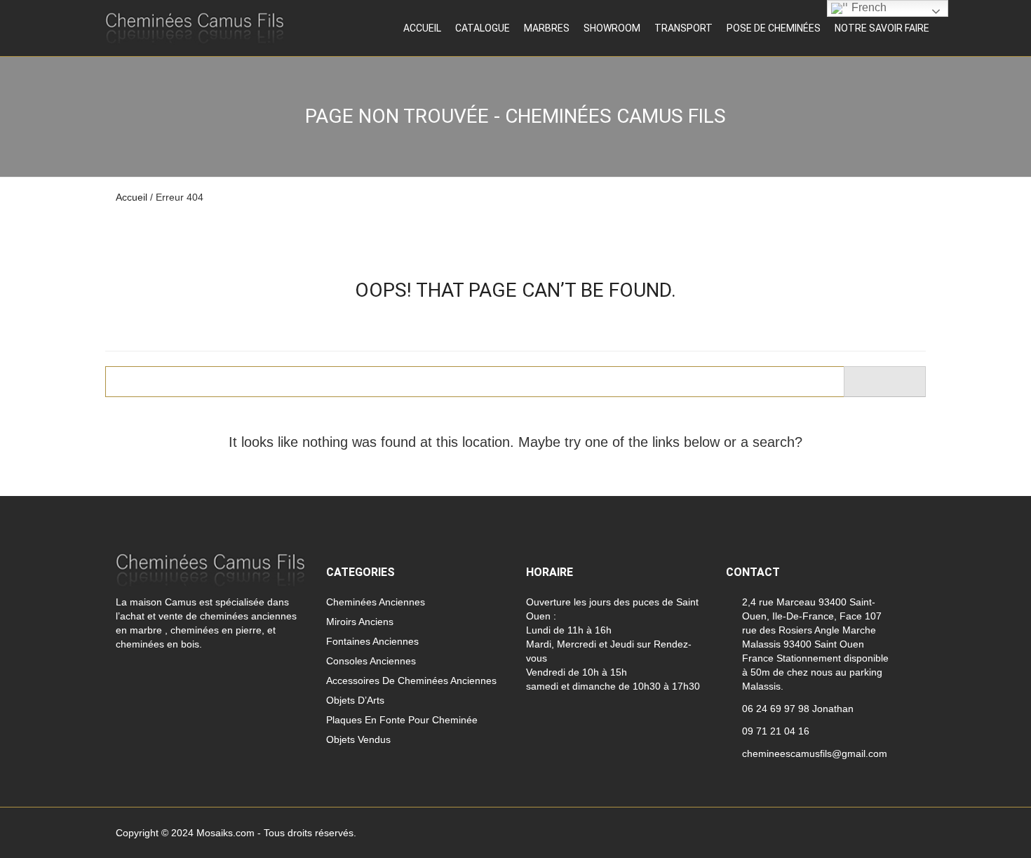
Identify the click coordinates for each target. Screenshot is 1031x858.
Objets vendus (358, 739)
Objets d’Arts (355, 700)
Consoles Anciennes (371, 660)
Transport (683, 28)
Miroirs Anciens (359, 621)
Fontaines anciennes (372, 641)
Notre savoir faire (882, 28)
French (868, 7)
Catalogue (482, 28)
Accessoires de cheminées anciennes (411, 680)
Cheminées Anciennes (375, 602)
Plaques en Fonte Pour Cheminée (402, 719)
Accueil (422, 28)
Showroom (612, 28)
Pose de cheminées (774, 28)
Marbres (547, 28)
